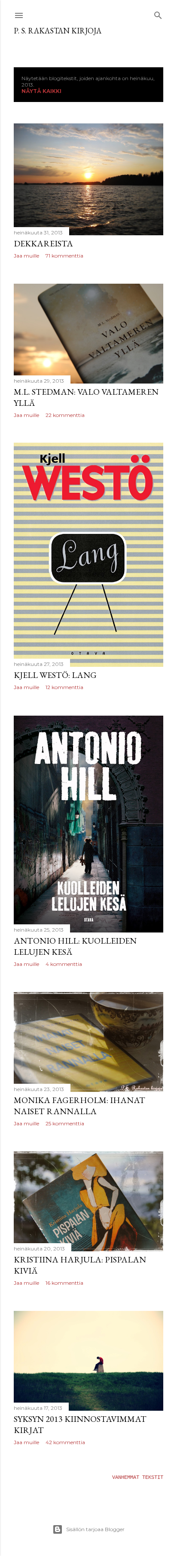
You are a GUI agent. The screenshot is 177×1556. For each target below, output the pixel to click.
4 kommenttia (64, 964)
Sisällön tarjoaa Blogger (95, 1529)
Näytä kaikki (41, 91)
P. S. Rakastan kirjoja (57, 31)
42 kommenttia (65, 1442)
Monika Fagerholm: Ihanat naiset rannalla (79, 1105)
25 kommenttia (65, 1123)
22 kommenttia (65, 415)
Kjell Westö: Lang (55, 675)
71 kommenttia (64, 255)
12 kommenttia (64, 687)
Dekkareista (43, 243)
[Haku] (158, 13)
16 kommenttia (64, 1283)
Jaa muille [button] (26, 255)
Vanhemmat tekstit (137, 1478)
